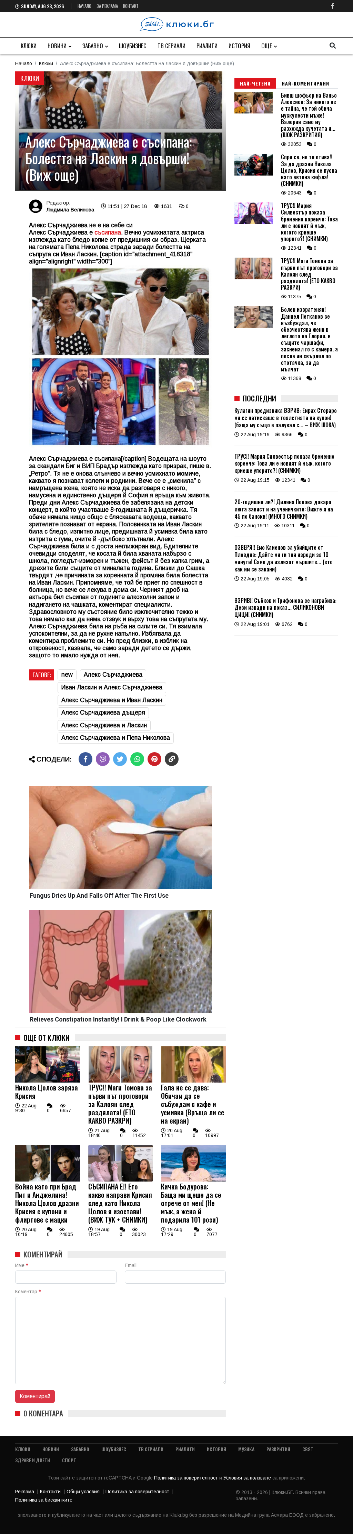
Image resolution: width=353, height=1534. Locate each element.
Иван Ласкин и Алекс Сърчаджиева (111, 687)
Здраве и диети (32, 1460)
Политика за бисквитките (43, 1499)
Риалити (207, 45)
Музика (246, 1449)
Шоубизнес (133, 45)
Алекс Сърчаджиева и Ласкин (104, 725)
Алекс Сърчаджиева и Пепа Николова (115, 737)
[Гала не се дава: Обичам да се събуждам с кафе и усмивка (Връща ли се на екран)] (193, 1081)
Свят (307, 1449)
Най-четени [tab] (255, 83)
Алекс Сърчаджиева (113, 674)
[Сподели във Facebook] (85, 759)
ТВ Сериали (171, 45)
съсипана (107, 232)
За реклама (107, 5)
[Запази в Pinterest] (154, 759)
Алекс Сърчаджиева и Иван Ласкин (111, 700)
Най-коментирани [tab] (305, 83)
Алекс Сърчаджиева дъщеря (103, 712)
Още (266, 45)
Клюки (29, 45)
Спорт (69, 1460)
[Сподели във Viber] (103, 759)
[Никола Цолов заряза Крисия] (47, 1081)
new (67, 674)
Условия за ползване (247, 1478)
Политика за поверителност (186, 1478)
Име (21, 1265)
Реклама (24, 1491)
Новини (57, 45)
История (239, 45)
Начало (84, 5)
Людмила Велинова (70, 209)
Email (131, 1265)
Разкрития (278, 1449)
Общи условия (83, 1491)
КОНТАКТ (131, 5)
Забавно (92, 45)
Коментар (28, 1291)
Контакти (50, 1491)
